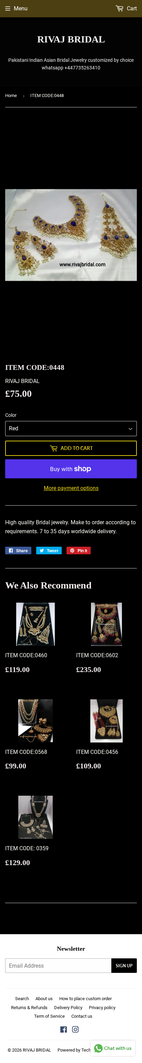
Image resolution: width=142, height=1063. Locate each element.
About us (44, 998)
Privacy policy (102, 1007)
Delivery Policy (68, 1007)
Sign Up (124, 965)
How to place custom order (85, 998)
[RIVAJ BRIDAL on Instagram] (75, 1030)
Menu (21, 8)
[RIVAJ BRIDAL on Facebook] (63, 1030)
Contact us (81, 1016)
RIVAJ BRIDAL (71, 39)
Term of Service (49, 1016)
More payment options (71, 488)
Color (11, 415)
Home (11, 95)
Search (22, 998)
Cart (131, 8)
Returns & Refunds (29, 1007)
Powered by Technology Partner (88, 1050)
